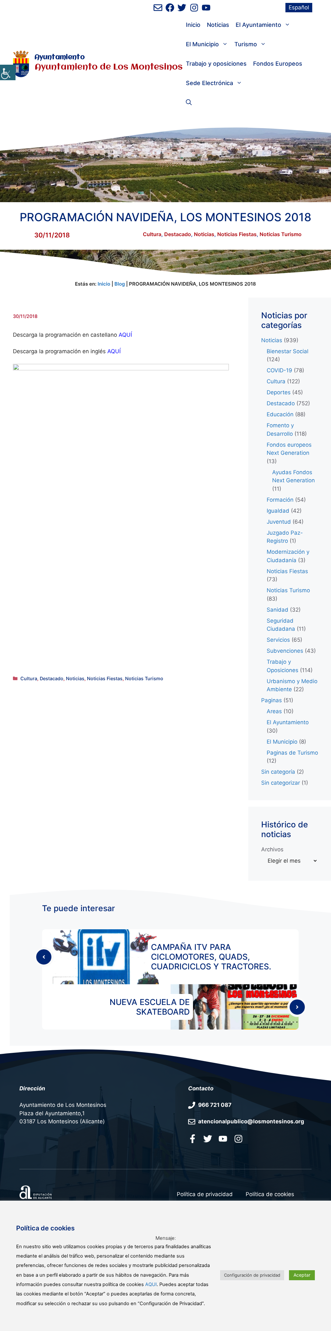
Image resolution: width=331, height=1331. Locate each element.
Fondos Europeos (277, 63)
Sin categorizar (280, 783)
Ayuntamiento (60, 57)
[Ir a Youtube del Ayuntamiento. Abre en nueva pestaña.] (223, 1138)
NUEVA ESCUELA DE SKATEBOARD (150, 1007)
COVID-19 (279, 370)
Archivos (272, 849)
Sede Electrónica (209, 83)
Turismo (245, 44)
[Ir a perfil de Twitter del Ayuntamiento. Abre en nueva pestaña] (182, 7)
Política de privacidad (205, 1194)
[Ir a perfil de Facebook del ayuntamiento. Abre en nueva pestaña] (170, 7)
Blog (119, 284)
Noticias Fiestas (237, 234)
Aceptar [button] (302, 1275)
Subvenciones (285, 651)
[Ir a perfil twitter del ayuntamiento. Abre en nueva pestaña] (207, 1138)
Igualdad (278, 510)
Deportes (279, 392)
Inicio (193, 24)
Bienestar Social (287, 351)
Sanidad (277, 609)
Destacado (177, 234)
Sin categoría (278, 772)
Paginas (271, 700)
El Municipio (202, 44)
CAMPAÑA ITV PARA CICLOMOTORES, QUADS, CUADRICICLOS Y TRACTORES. (211, 956)
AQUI (151, 1284)
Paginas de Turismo (292, 752)
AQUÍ (114, 351)
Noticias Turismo (281, 234)
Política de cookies (270, 1194)
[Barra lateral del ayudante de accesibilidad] (8, 72)
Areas (274, 711)
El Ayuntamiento (258, 24)
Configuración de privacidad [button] (252, 1275)
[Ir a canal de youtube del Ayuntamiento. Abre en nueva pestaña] (206, 7)
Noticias (218, 24)
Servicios (278, 640)
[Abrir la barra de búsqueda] (189, 102)
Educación (280, 414)
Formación (280, 499)
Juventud (279, 521)
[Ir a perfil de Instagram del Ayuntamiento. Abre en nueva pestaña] (194, 7)
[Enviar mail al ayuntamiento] (158, 7)
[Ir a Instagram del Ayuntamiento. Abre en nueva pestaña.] (238, 1138)
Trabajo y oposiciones (216, 63)
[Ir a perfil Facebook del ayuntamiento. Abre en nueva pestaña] (192, 1138)
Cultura (152, 234)
